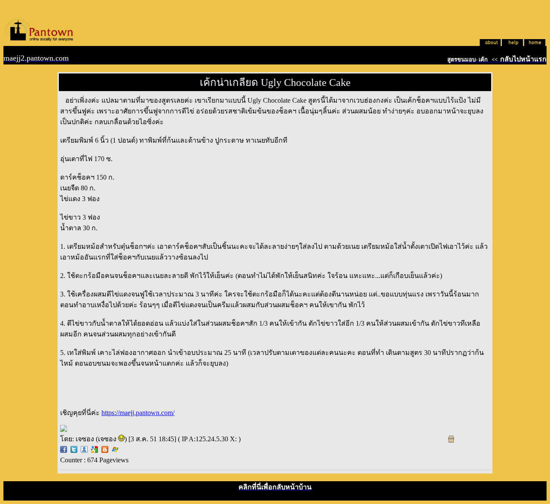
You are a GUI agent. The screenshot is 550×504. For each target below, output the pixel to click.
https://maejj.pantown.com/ (137, 412)
